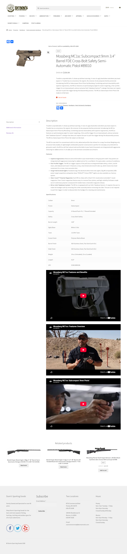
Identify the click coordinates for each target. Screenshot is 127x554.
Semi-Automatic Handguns (33, 30)
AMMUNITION (44, 16)
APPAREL (79, 16)
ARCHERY (68, 16)
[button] (48, 52)
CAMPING (25, 23)
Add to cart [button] (103, 470)
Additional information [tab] (13, 127)
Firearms (15, 30)
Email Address (41, 501)
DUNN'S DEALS (12, 23)
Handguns (22, 30)
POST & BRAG (36, 23)
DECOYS (32, 16)
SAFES (106, 16)
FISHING (22, 16)
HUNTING (11, 16)
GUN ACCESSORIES (93, 16)
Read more (24, 465)
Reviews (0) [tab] (9, 133)
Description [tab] (10, 122)
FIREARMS (56, 16)
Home (10, 30)
